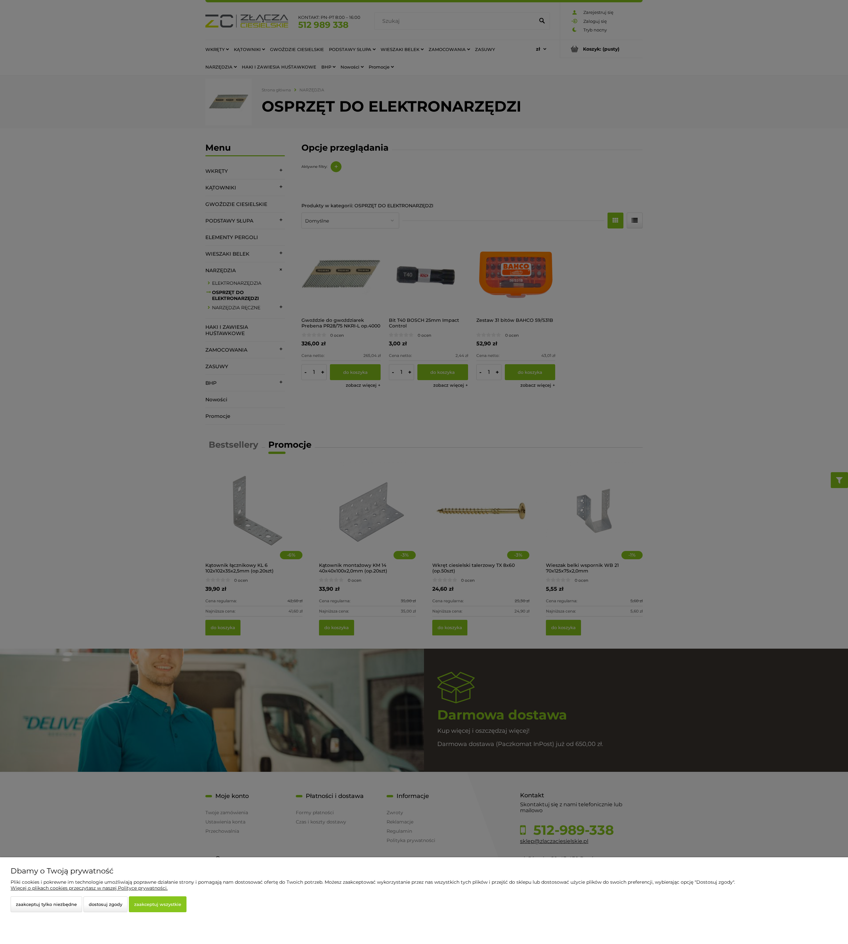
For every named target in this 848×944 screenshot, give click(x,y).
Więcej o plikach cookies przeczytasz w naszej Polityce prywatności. (89, 888)
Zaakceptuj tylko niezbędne (46, 904)
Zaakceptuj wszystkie (157, 904)
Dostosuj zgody (105, 904)
